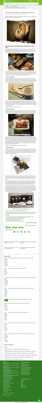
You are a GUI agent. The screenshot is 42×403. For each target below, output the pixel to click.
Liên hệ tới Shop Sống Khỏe (25, 373)
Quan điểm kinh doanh (25, 365)
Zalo (21, 382)
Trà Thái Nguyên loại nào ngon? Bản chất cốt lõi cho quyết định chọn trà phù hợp (21, 277)
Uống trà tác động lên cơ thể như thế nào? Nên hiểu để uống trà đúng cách (20, 288)
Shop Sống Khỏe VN (33, 225)
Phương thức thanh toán (25, 371)
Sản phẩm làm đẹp (6, 385)
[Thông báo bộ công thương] (12, 399)
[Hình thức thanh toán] (12, 395)
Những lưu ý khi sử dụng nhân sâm (15, 106)
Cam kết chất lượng (24, 366)
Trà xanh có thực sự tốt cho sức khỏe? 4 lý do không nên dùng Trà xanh (20, 299)
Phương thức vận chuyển (25, 369)
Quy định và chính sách (25, 374)
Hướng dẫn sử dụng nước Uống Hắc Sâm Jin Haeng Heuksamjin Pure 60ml (21, 333)
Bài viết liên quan (10, 238)
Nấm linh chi (5, 388)
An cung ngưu (5, 391)
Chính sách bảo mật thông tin (26, 368)
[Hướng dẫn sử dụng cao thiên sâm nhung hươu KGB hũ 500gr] (6, 306)
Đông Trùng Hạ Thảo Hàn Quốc (8, 382)
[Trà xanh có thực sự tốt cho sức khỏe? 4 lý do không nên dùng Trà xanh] (6, 300)
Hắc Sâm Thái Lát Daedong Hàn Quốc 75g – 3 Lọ (21, 209)
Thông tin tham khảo (13, 6)
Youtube (22, 381)
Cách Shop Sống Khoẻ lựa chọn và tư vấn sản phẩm (17, 268)
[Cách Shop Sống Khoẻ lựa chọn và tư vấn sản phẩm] (6, 271)
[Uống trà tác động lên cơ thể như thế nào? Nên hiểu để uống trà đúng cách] (6, 292)
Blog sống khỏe (23, 385)
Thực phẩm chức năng (7, 386)
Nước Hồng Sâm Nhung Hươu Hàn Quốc (13, 219)
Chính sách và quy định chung (26, 367)
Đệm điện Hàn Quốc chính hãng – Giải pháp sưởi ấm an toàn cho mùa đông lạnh (21, 322)
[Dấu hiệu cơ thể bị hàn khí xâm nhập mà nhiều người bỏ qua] (6, 316)
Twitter (22, 384)
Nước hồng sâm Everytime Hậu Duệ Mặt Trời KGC (14, 218)
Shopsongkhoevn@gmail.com (9, 377)
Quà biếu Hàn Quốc (6, 387)
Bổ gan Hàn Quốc (6, 384)
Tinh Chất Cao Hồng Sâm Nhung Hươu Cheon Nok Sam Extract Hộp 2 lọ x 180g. (20, 216)
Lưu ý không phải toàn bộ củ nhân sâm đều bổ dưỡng (18, 145)
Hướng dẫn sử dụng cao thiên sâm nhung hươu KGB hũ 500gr (18, 303)
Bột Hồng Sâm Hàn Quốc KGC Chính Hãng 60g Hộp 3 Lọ (16, 217)
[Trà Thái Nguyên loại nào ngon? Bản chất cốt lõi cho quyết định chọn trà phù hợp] (6, 281)
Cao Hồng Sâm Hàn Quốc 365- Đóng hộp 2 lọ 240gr (15, 221)
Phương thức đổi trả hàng (25, 372)
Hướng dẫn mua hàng (24, 364)
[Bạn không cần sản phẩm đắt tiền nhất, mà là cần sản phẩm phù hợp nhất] (6, 261)
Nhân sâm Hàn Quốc (6, 381)
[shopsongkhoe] (24, 386)
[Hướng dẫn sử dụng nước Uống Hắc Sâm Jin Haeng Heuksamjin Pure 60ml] (6, 337)
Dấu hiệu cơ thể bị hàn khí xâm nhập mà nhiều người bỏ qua (18, 312)
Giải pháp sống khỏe (6, 380)
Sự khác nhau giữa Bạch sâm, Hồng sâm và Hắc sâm (19, 12)
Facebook (22, 380)
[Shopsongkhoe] (7, 1)
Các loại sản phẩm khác (7, 389)
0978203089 (9, 369)
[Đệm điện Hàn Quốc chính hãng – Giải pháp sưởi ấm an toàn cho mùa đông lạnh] (6, 327)
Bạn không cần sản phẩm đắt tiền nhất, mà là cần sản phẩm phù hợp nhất (20, 257)
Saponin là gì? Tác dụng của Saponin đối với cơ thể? (18, 210)
